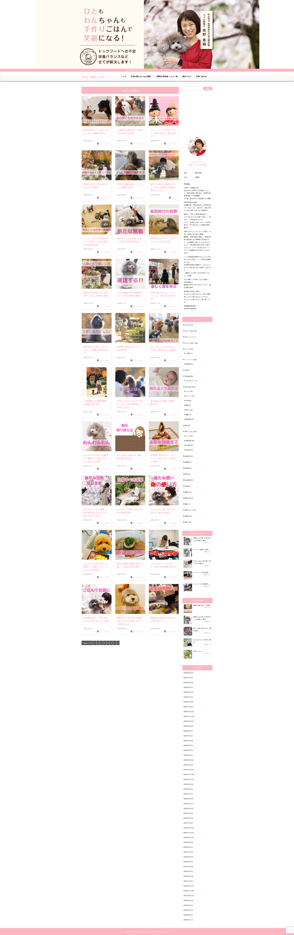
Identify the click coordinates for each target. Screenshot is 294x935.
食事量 (188, 364)
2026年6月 (187, 682)
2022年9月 (187, 900)
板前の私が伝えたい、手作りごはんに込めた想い (163, 240)
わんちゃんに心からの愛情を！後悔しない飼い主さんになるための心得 (95, 458)
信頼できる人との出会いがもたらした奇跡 (95, 186)
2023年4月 (187, 866)
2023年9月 (187, 842)
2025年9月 (187, 726)
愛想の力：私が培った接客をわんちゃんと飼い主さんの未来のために (129, 621)
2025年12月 (187, 711)
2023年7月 (187, 852)
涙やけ (188, 410)
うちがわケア (190, 381)
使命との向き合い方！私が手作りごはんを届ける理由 (95, 294)
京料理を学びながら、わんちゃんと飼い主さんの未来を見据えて (163, 458)
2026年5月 (187, 687)
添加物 (187, 468)
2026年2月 (187, 702)
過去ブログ (186, 76)
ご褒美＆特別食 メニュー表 (166, 76)
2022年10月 (187, 895)
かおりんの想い (104, 143)
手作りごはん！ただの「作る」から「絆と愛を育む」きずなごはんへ (129, 404)
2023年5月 (187, 862)
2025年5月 (187, 745)
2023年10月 (187, 837)
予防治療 (187, 376)
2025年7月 (187, 736)
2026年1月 (187, 707)
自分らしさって (198, 651)
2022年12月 (187, 886)
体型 (186, 425)
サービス (187, 349)
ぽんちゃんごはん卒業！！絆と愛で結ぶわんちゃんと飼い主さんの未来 (95, 512)
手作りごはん (189, 431)
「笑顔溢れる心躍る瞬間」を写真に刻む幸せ (95, 402)
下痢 (187, 401)
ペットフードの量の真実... (201, 572)
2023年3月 (187, 871)
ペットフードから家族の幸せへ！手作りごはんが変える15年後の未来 (95, 241)
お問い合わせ (201, 76)
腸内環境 (188, 419)
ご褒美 (188, 353)
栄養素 (187, 462)
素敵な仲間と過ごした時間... (202, 605)
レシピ (188, 436)
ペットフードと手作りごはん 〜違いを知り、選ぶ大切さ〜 (163, 133)
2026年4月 (187, 692)
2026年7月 (187, 677)
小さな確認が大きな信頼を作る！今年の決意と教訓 (129, 294)
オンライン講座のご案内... (201, 549)
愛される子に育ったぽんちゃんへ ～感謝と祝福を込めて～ (96, 350)
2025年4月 (187, 750)
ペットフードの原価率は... (201, 584)
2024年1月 (187, 823)
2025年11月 (187, 716)
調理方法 (187, 498)
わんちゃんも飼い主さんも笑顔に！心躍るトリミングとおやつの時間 (95, 566)
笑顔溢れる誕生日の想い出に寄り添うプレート (163, 619)
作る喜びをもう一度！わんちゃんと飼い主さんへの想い (95, 621)
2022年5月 (187, 920)
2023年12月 (187, 828)
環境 (186, 474)
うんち (188, 391)
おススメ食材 (189, 331)
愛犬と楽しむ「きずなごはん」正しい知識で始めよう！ (95, 133)
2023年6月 (187, 857)
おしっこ (188, 396)
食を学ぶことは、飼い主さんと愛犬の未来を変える (129, 240)
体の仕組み (188, 387)
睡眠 (187, 415)
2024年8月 (187, 789)
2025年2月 (187, 760)
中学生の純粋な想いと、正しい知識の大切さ (129, 186)
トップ (123, 76)
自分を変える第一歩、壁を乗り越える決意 (129, 456)
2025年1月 (187, 765)
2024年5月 (187, 803)
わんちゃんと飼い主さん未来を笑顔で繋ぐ (129, 511)
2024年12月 (187, 770)
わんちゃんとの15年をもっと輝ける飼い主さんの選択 (163, 348)
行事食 (187, 486)
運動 (186, 504)
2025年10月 (187, 721)
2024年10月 (187, 779)
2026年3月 (187, 697)
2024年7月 (187, 794)
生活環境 (187, 480)
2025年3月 (187, 755)
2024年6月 (187, 799)
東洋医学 (187, 456)
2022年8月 (187, 905)
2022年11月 (187, 891)
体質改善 (188, 440)
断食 (187, 405)
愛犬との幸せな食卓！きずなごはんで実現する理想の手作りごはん (163, 187)
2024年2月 (187, 818)
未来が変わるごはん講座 (141, 76)
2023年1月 (187, 881)
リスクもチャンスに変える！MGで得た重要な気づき (164, 565)
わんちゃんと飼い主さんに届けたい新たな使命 (163, 511)
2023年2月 (187, 876)
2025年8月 (187, 731)
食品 (186, 522)
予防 (186, 370)
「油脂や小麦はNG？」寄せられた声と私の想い (130, 131)
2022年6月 (187, 915)
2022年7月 (187, 910)
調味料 (187, 492)
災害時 (188, 450)
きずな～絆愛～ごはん (93, 77)
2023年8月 (187, 847)
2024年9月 (187, 784)
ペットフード (189, 360)
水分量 (188, 445)
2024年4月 (187, 808)
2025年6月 (187, 740)
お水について (189, 337)
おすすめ (174, 198)
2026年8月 (187, 673)
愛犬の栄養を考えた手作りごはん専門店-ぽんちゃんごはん (149, 932)
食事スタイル (189, 510)
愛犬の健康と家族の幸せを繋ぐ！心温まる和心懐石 (129, 565)
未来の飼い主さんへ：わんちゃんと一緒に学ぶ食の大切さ (163, 295)
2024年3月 (187, 813)
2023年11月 (187, 833)
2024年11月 (187, 774)
